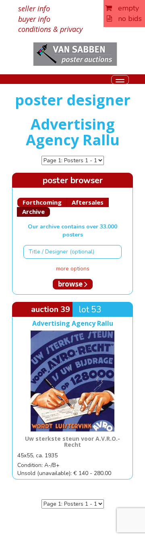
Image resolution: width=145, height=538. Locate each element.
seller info (34, 8)
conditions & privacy (50, 29)
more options (72, 268)
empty (125, 8)
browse (71, 284)
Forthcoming (42, 202)
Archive (33, 211)
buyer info (34, 19)
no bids (127, 18)
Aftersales (88, 202)
